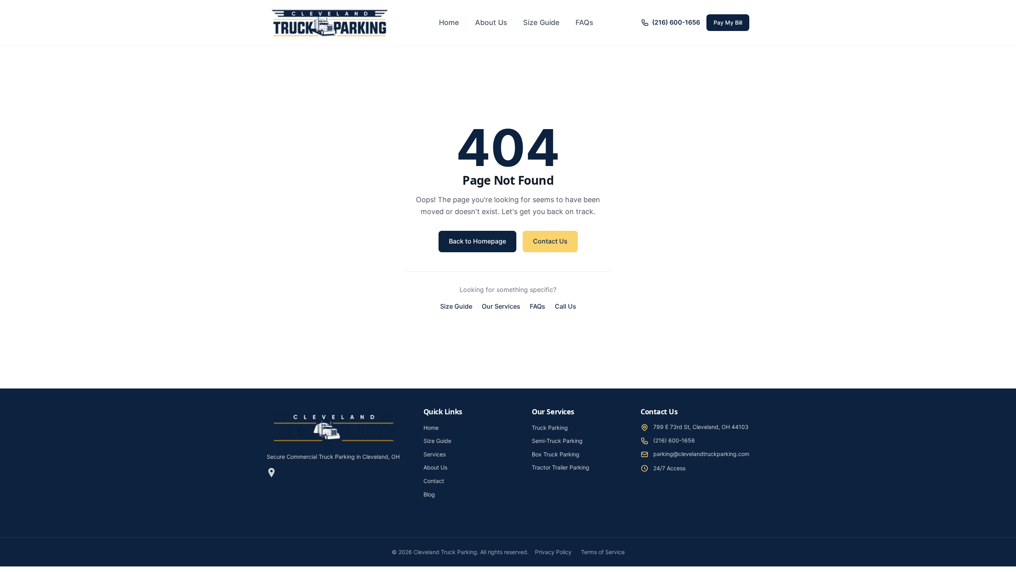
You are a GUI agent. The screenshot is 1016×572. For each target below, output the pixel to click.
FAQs (584, 22)
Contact (433, 480)
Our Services (501, 306)
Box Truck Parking (555, 454)
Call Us (565, 306)
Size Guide (541, 22)
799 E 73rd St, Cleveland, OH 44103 (701, 426)
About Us (491, 22)
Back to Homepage (477, 241)
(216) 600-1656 (674, 440)
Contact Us (550, 241)
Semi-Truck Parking (557, 440)
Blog (429, 494)
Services (434, 454)
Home (449, 22)
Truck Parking (550, 427)
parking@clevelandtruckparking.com (701, 453)
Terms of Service (603, 552)
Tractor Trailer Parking (560, 467)
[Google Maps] (271, 474)
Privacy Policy (553, 552)
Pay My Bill (728, 22)
